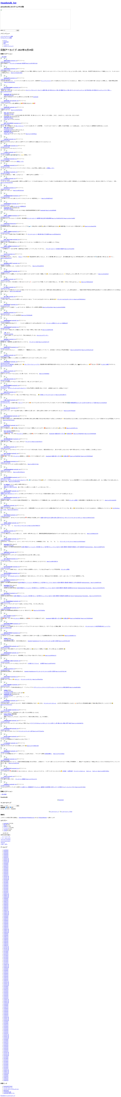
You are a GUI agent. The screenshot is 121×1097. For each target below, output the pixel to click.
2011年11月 (6, 1054)
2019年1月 (5, 927)
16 (4, 839)
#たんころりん (52, 546)
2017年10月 (6, 949)
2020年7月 (5, 901)
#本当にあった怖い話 (55, 90)
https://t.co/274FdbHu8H (26, 315)
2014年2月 (5, 1014)
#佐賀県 (24, 63)
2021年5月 (5, 886)
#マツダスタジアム (5, 402)
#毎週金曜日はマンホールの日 (77, 402)
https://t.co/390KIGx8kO (6, 627)
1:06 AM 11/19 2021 (8, 132)
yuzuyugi (6, 139)
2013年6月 (5, 1026)
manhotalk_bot (13, 60)
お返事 (5, 826)
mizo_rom (6, 112)
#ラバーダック (18, 525)
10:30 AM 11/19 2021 (5, 492)
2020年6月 (5, 902)
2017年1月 (5, 963)
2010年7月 (5, 1077)
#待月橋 (38, 546)
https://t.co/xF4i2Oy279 (44, 341)
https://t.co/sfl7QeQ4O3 (50, 663)
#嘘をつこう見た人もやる (10, 487)
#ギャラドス (68, 517)
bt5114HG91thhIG (8, 87)
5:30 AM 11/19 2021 (5, 217)
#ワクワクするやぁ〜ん (36, 723)
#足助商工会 (71, 587)
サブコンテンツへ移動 (6, 37)
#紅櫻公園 (70, 771)
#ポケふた (80, 517)
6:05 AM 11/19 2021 (5, 225)
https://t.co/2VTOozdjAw (38, 731)
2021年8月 (5, 882)
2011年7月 (5, 1059)
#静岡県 (39, 218)
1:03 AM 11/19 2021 (8, 128)
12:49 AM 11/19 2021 (9, 114)
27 (9, 841)
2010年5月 (5, 1080)
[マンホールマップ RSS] (66, 811)
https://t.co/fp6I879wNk (99, 546)
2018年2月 (5, 944)
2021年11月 (6, 878)
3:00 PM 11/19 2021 (5, 744)
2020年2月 (5, 908)
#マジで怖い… (107, 90)
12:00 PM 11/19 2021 (5, 594)
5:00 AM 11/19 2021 (8, 209)
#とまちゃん (53, 703)
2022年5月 (5, 869)
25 (6, 841)
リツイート (6, 44)
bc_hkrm (6, 287)
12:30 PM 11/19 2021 (5, 625)
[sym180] (5, 614)
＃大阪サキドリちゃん (33, 663)
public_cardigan (8, 215)
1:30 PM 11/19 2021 (8, 695)
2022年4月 (5, 870)
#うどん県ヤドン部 (52, 723)
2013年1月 (5, 1033)
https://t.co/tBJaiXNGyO (6, 258)
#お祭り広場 (56, 517)
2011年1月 (5, 1068)
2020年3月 (5, 907)
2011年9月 (5, 1057)
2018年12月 (6, 929)
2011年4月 (5, 1064)
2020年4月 (5, 905)
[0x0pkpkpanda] (5, 222)
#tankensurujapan (81, 587)
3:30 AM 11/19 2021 (5, 189)
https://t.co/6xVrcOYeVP (6, 91)
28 (1, 842)
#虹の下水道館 (45, 234)
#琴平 (67, 723)
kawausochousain (8, 566)
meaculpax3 (7, 544)
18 (6, 839)
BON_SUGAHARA (8, 123)
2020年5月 (5, 904)
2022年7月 (5, 866)
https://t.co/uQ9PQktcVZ (50, 655)
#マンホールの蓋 (50, 641)
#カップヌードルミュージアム (31, 364)
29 (2, 842)
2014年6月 (5, 1008)
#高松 (64, 723)
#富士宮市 (43, 218)
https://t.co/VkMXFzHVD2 (57, 218)
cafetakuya (6, 784)
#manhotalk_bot (8, 2)
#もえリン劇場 (41, 90)
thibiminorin (7, 751)
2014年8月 (5, 1005)
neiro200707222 (7, 768)
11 (6, 838)
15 (2, 839)
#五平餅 (46, 546)
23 (4, 841)
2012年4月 (5, 1046)
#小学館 (60, 787)
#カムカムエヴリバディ (42, 335)
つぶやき (5, 829)
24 (5, 841)
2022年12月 (6, 858)
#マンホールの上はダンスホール (65, 299)
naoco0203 (6, 446)
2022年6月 (5, 867)
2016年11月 (6, 966)
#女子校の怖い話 (89, 90)
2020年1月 (5, 910)
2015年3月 (5, 995)
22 (2, 841)
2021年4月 (5, 888)
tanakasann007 (7, 491)
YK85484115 (7, 361)
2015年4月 (5, 993)
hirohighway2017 (8, 263)
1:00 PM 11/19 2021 (5, 647)
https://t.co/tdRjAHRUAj (52, 561)
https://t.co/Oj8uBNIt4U (78, 433)
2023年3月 (5, 854)
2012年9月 (5, 1039)
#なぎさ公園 (50, 517)
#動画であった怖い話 (66, 90)
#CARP (87, 402)
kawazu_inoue (7, 736)
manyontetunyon (8, 415)
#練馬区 (43, 787)
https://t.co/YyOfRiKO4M (33, 745)
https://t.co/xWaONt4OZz (16, 110)
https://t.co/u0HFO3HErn (103, 771)
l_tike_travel (7, 400)
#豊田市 (66, 546)
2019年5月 (5, 922)
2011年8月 (5, 1058)
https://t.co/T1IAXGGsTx (6, 704)
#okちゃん (88, 771)
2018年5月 (5, 939)
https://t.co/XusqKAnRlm (16, 72)
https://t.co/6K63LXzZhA (89, 517)
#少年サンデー (53, 787)
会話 (4, 43)
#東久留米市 (66, 687)
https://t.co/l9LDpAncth (18, 190)
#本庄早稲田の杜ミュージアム (102, 626)
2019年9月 (5, 916)
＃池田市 (42, 663)
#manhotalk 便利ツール (8, 1093)
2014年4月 (5, 1011)
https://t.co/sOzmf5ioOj (103, 274)
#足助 (62, 546)
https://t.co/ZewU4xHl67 (69, 218)
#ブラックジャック (38, 687)
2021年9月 (5, 880)
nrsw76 (5, 254)
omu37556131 (7, 676)
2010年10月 (6, 1073)
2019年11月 (6, 913)
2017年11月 (6, 948)
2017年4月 (5, 958)
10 (5, 838)
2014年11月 (6, 1001)
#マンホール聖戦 (50, 323)
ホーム (5, 40)
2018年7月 (5, 936)
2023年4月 (5, 853)
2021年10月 (6, 879)
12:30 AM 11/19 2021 (5, 102)
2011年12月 (6, 1052)
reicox (5, 776)
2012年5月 (5, 1045)
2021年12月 (6, 876)
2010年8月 (5, 1076)
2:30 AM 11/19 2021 (5, 147)
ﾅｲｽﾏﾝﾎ (7, 808)
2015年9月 (5, 986)
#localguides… (89, 587)
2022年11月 (6, 860)
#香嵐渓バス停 (75, 546)
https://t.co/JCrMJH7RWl (15, 291)
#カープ (20, 402)
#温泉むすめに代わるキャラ (8, 493)
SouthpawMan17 (8, 271)
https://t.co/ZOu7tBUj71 (60, 394)
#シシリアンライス (46, 80)
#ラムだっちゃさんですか (68, 787)
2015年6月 (5, 990)
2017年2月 (5, 961)
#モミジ (42, 546)
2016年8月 (5, 970)
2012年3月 (5, 1048)
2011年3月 (5, 1065)
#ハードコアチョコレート (49, 687)
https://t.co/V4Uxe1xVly (31, 779)
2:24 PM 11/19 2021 (8, 715)
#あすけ (58, 546)
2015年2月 (5, 996)
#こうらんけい (32, 546)
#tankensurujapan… (89, 546)
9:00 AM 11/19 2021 (5, 363)
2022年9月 (5, 863)
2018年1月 (5, 945)
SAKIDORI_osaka (8, 660)
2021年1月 (5, 892)
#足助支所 (82, 546)
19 (8, 839)
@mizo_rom (6, 119)
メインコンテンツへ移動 (7, 36)
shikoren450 (7, 60)
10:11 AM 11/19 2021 (9, 485)
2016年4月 (5, 976)
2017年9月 (5, 951)
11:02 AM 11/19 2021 (9, 545)
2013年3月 (5, 1030)
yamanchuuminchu (8, 469)
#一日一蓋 (62, 433)
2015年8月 (5, 988)
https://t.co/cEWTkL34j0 (64, 641)
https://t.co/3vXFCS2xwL (9, 420)
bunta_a (6, 370)
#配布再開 (48, 218)
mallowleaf (6, 552)
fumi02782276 (7, 347)
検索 (2, 30)
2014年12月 (6, 999)
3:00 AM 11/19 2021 (5, 153)
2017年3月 (5, 960)
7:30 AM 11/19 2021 (5, 288)
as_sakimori (7, 484)
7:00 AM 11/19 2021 (5, 272)
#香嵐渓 (26, 546)
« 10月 (2, 844)
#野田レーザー (20, 161)
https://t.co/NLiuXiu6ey (48, 307)
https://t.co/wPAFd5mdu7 (79, 541)
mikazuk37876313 (8, 632)
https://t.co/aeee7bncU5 (37, 441)
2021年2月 (5, 891)
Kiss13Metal (7, 514)
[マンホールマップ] (54, 811)
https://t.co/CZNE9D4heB (90, 433)
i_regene (6, 152)
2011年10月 (6, 1055)
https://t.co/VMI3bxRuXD (87, 281)
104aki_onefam (7, 522)
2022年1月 (5, 875)
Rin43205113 (7, 425)
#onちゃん (82, 771)
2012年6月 (5, 1043)
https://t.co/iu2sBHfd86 (51, 210)
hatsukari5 (6, 505)
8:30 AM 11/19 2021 (5, 340)
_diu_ (5, 332)
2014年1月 (5, 1015)
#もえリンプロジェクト (32, 90)
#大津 (45, 517)
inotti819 (6, 279)
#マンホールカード (31, 218)
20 (9, 839)
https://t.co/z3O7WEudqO (69, 410)
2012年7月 (5, 1042)
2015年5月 (5, 992)
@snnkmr (6, 696)
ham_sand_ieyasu (8, 239)
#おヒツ (20, 256)
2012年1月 (5, 1051)
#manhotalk (6, 41)
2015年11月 (6, 983)
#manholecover (35, 641)
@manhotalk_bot (8, 129)
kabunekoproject (8, 497)
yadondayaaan (7, 720)
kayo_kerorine (7, 431)
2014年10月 (6, 1002)
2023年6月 (5, 850)
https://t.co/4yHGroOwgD (87, 349)
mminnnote (6, 759)
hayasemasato (7, 461)
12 (8, 838)
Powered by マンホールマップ (8, 1095)
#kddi (37, 341)
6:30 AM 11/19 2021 (5, 232)
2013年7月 (5, 1024)
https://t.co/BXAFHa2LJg (19, 472)
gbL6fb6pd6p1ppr (8, 438)
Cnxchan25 (6, 158)
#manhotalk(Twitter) (7, 1086)
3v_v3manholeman (8, 601)
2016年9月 (5, 968)
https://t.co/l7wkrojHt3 (69, 248)
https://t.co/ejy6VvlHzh (80, 787)
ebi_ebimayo (7, 172)
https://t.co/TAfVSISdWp (39, 610)
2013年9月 (5, 1021)
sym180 (13, 615)
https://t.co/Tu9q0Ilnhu (44, 373)
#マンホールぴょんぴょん (77, 90)
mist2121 (6, 355)
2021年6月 (5, 885)
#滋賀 (41, 517)
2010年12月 (6, 1070)
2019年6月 (5, 920)
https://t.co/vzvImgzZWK (90, 226)
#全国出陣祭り (48, 753)
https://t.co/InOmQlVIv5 (76, 349)
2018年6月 (5, 938)
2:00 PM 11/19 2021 (5, 711)
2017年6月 (5, 955)
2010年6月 (5, 1079)
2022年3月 (5, 872)
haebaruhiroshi (7, 607)
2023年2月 (5, 856)
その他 (5, 830)
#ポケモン (62, 517)
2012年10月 (6, 1037)
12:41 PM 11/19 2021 (9, 639)
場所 (8, 807)
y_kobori (6, 178)
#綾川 (70, 723)
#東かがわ (59, 723)
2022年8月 (5, 864)
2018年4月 (5, 941)
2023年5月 (5, 851)
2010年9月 (5, 1074)
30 (4, 842)
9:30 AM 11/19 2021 (5, 401)
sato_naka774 (7, 558)
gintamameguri (7, 652)
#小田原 (56, 641)
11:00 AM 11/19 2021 (5, 516)
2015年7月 (5, 989)
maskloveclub (7, 145)
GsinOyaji (6, 223)
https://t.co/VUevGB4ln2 (58, 753)
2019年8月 (5, 917)
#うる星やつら (24, 787)
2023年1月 (5, 857)
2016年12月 (6, 964)
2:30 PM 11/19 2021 (5, 722)
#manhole (30, 641)
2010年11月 (6, 1071)
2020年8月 (5, 900)
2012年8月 (5, 1040)
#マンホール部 (28, 731)
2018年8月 (5, 935)
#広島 (95, 402)
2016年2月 (5, 979)
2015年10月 (6, 985)
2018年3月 (5, 942)
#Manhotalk (6, 1090)
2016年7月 (5, 971)
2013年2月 (5, 1032)
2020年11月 (6, 895)
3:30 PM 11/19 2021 (5, 785)
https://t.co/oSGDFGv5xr (72, 428)
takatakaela (6, 165)
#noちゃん (94, 771)
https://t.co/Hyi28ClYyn (13, 509)
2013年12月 (6, 1017)
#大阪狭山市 (23, 206)
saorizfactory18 (7, 728)
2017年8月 (5, 952)
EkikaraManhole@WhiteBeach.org (26, 817)
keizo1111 (6, 312)
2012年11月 (6, 1036)
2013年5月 (5, 1027)
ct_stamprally (7, 408)
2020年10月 (6, 897)
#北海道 (58, 248)
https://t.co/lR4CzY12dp (33, 464)
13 (9, 838)
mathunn (6, 530)
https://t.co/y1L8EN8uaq (31, 133)
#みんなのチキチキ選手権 (7, 364)
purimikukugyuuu (8, 195)
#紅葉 (22, 546)
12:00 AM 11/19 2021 (5, 62)
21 (1, 841)
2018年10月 (6, 932)
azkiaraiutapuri (7, 327)
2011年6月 (5, 1061)
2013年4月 (5, 1029)
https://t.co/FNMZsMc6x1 (79, 299)
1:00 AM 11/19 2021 (8, 118)
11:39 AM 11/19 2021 (9, 586)
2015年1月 (5, 998)
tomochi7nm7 (7, 304)
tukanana (6, 339)
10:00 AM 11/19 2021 (5, 440)
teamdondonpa (7, 203)
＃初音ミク (42, 394)
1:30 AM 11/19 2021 (5, 140)
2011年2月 (5, 1067)
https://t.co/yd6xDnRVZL (77, 723)
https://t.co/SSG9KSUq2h (31, 63)
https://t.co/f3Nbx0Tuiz (37, 679)
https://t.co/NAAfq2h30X (110, 500)
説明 (12, 807)
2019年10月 (6, 914)
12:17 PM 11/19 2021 (5, 617)
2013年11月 (6, 1018)
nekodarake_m (7, 100)
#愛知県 (70, 546)
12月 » (6, 844)
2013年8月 (5, 1023)
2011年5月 (5, 1062)
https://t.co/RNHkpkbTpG (55, 234)
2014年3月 (5, 1013)
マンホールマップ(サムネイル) (11, 1089)
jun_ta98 (6, 296)
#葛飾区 (24, 779)
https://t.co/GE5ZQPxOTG (99, 587)
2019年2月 (5, 926)
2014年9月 (5, 1004)
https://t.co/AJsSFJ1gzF (14, 763)
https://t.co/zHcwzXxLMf (6, 365)
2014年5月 (5, 1010)
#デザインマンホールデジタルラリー (17, 388)
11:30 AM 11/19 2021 (5, 553)
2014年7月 (5, 1007)
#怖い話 (47, 90)
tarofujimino (7, 700)
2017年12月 (6, 946)
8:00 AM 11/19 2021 (5, 298)
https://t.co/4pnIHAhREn (75, 687)
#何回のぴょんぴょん (98, 90)
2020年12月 (6, 894)
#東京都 (39, 234)
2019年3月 (5, 924)
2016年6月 (5, 973)
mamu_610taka (7, 714)
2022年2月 (5, 873)
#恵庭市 (62, 248)
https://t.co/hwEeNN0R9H (59, 307)
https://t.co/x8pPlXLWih (47, 329)
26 (8, 841)
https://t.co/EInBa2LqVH (92, 533)
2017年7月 (5, 954)
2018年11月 (6, 930)
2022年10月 (6, 861)
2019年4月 (5, 923)
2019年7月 (5, 919)
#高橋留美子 (31, 787)
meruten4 (6, 187)
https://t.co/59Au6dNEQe (38, 266)
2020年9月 (5, 898)
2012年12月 (6, 1035)
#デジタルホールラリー (14, 576)
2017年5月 (5, 957)
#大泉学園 (47, 787)
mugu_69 (6, 392)
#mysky (75, 587)
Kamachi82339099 (8, 623)
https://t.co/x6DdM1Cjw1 (70, 635)
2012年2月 (5, 1049)
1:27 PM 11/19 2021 (8, 691)
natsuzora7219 (7, 646)
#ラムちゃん (37, 787)
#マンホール (13, 63)
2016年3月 (5, 977)
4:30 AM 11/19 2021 (5, 197)
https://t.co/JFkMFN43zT (47, 198)
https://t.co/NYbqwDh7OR (7, 182)
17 (5, 839)
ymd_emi (6, 378)
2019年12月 (6, 911)
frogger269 (6, 107)
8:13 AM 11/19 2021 (8, 334)
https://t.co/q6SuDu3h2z (9, 82)
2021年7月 (5, 883)
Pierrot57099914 (8, 385)
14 (1, 839)
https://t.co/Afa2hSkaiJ (102, 402)
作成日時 (13, 808)
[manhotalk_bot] (5, 59)
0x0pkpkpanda (12, 223)
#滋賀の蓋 (57, 433)
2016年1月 (5, 980)
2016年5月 (5, 974)
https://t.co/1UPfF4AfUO (14, 481)
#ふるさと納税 (105, 364)
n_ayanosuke (7, 743)
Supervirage (7, 68)
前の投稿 (3, 56)
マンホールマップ (7, 1087)
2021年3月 (5, 889)
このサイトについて (8, 46)
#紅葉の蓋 (69, 433)
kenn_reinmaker (8, 684)
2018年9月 (5, 933)
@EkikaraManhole (42, 817)
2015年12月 (6, 982)
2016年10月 (6, 967)
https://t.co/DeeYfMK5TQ (34, 525)
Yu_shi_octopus (7, 709)
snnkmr (6, 638)
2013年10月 (6, 1020)
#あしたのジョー (19, 125)
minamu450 (7, 78)
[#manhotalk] (60, 799)
